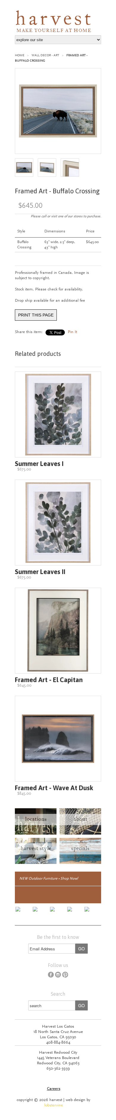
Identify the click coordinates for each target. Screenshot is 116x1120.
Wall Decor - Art (45, 55)
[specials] (80, 863)
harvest (37, 20)
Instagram (58, 975)
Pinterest (65, 975)
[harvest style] (36, 863)
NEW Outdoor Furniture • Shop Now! (48, 878)
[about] (80, 834)
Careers (53, 1089)
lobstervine (53, 1105)
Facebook (51, 975)
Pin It (72, 332)
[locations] (36, 834)
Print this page (36, 315)
